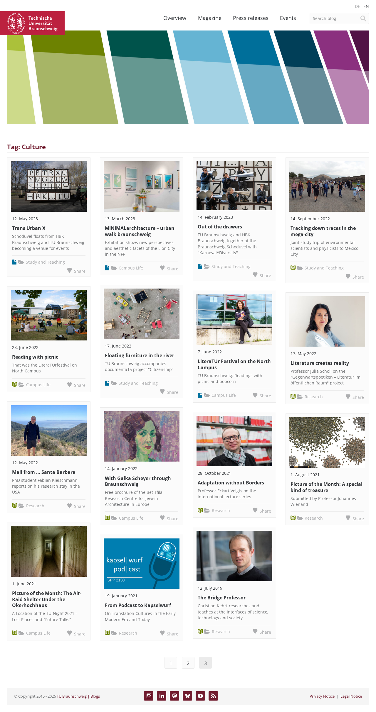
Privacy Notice (322, 696)
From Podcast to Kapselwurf (138, 605)
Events (288, 17)
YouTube (200, 696)
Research (35, 505)
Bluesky (187, 696)
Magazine (209, 17)
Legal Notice (351, 696)
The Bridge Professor (222, 597)
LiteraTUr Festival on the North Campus (234, 364)
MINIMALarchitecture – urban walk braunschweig (139, 231)
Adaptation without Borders (231, 482)
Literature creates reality (320, 363)
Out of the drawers (220, 226)
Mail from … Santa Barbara (43, 472)
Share (79, 271)
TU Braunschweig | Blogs (78, 696)
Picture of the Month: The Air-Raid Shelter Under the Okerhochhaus (46, 599)
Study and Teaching (45, 262)
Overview (174, 17)
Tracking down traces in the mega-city (323, 231)
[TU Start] (32, 23)
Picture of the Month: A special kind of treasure (326, 487)
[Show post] (49, 186)
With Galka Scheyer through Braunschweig (138, 481)
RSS (213, 696)
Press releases (250, 17)
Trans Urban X (29, 228)
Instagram (148, 696)
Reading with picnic (35, 357)
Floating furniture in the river (139, 355)
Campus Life (38, 384)
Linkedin (161, 696)
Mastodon (174, 696)
